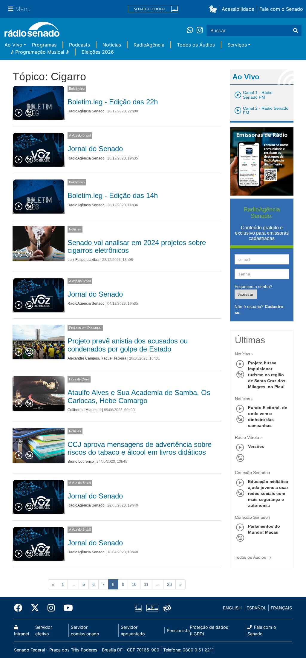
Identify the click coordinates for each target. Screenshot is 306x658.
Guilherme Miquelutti (84, 410)
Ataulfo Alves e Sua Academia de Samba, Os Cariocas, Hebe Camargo (139, 396)
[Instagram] (200, 30)
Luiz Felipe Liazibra (84, 260)
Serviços (237, 45)
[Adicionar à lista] (29, 113)
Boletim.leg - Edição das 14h (113, 195)
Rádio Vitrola (247, 437)
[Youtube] (66, 608)
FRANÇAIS (281, 607)
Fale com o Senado (281, 9)
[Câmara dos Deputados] (139, 607)
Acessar (245, 294)
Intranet (21, 633)
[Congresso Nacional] (152, 607)
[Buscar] (296, 30)
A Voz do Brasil (80, 135)
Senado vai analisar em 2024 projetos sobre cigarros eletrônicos (137, 246)
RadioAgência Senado (86, 111)
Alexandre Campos (83, 358)
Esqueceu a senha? (253, 286)
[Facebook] (20, 608)
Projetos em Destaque (85, 327)
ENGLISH (232, 607)
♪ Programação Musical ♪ (39, 52)
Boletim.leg (77, 88)
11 (146, 584)
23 (169, 584)
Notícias (111, 45)
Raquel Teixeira (113, 358)
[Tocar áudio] (18, 113)
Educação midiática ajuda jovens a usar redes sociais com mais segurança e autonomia (268, 493)
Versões (256, 446)
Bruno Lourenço (81, 461)
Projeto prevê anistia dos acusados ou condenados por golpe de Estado (128, 345)
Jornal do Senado (95, 149)
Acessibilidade (238, 9)
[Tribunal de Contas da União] (166, 607)
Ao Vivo (13, 45)
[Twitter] (35, 608)
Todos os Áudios (196, 45)
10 (134, 584)
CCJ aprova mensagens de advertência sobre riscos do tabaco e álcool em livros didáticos (140, 448)
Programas (44, 45)
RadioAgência (149, 45)
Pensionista (178, 630)
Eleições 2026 (98, 52)
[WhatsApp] (192, 30)
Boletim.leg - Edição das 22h (113, 102)
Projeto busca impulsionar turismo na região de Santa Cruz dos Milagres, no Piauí (266, 374)
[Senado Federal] (153, 9)
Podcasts (79, 45)
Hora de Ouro (79, 379)
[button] (214, 9)
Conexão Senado (251, 472)
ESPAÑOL (256, 607)
